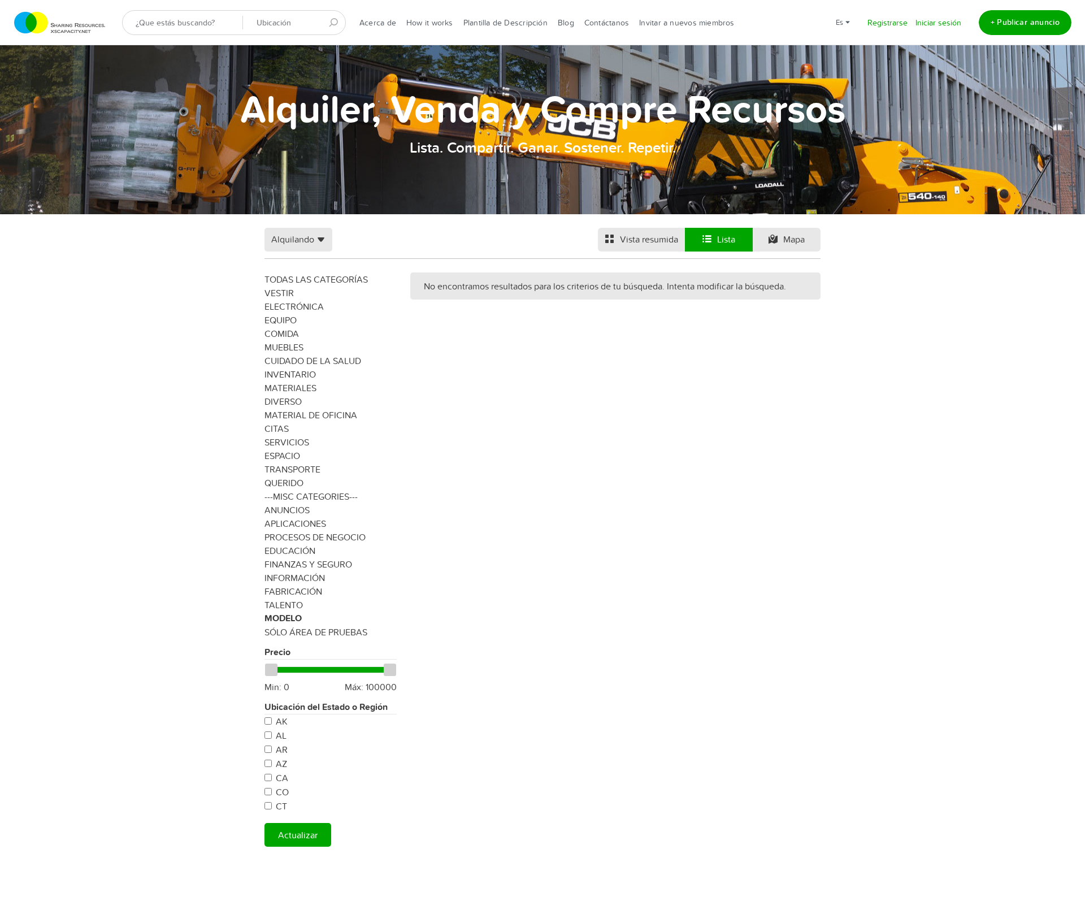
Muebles (283, 347)
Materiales (290, 388)
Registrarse (887, 22)
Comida (281, 333)
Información (294, 577)
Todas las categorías (316, 279)
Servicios (286, 442)
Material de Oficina (310, 415)
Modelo (283, 618)
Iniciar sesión (938, 22)
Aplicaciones (295, 523)
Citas (276, 428)
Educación (289, 550)
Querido (283, 483)
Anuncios (287, 510)
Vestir (279, 293)
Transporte (292, 469)
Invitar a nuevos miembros (687, 22)
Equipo (280, 320)
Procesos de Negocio (315, 537)
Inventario (290, 374)
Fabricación (293, 591)
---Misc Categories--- (311, 496)
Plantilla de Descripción (505, 22)
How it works (429, 22)
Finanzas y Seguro (308, 564)
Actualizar (298, 835)
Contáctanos (606, 22)
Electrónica (294, 306)
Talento (283, 605)
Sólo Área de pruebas (315, 632)
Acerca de (377, 22)
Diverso (283, 401)
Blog (566, 22)
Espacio (282, 455)
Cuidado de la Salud (312, 360)
